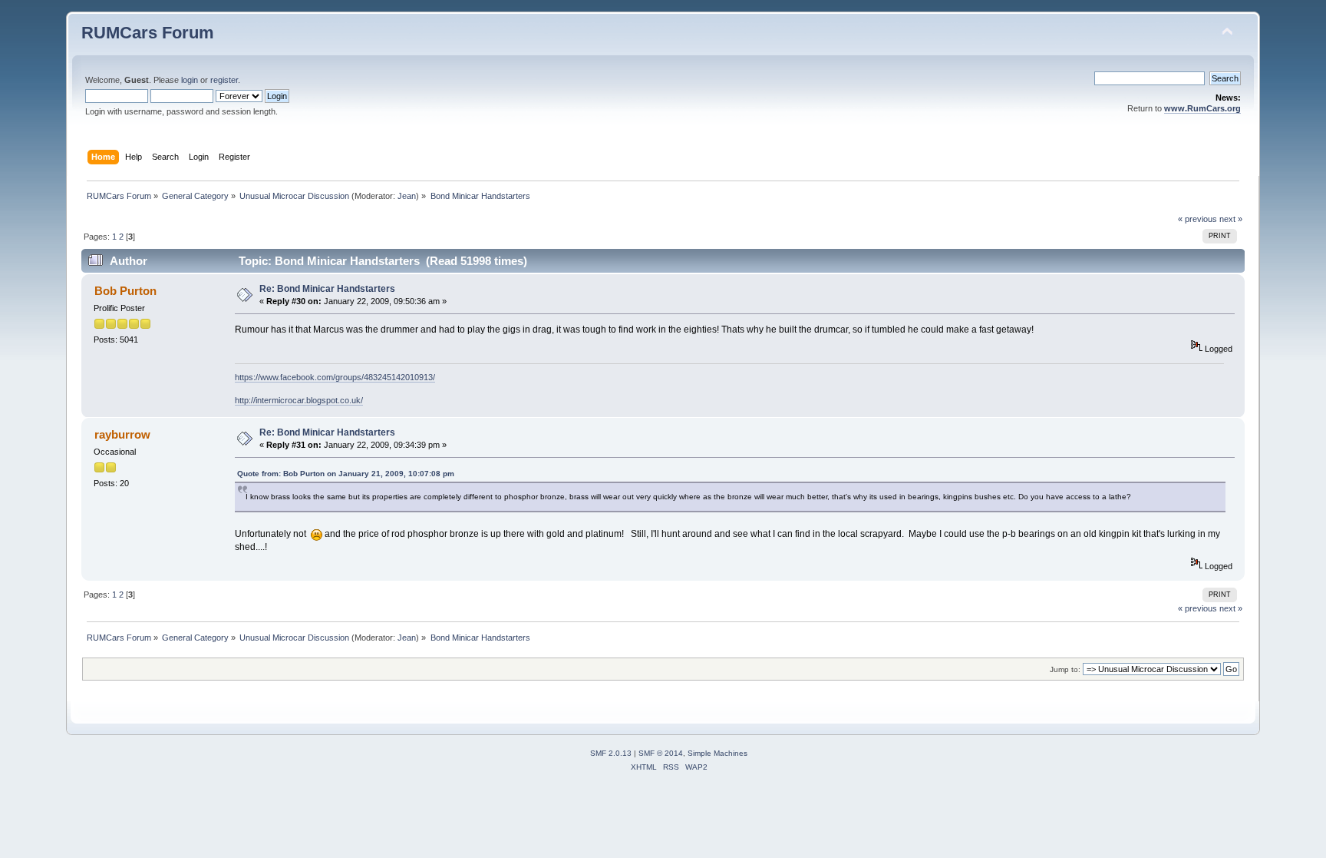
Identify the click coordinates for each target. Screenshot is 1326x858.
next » (1230, 219)
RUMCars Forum (147, 32)
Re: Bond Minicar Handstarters (327, 288)
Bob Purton (125, 290)
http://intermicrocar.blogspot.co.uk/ (299, 400)
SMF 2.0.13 (611, 753)
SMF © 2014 (660, 753)
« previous (1197, 219)
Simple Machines (717, 753)
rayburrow (122, 434)
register (224, 79)
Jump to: (1065, 669)
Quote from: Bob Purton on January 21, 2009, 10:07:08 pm (345, 473)
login (189, 79)
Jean (406, 195)
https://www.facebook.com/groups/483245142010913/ (335, 377)
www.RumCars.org (1202, 108)
